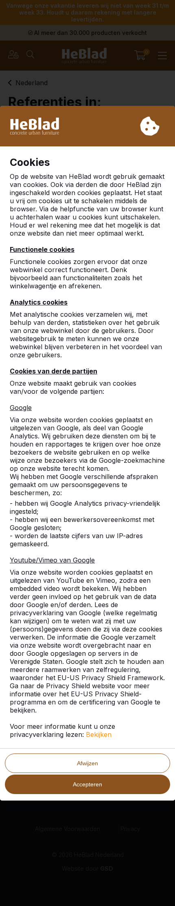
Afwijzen (87, 763)
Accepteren (87, 784)
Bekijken (99, 734)
